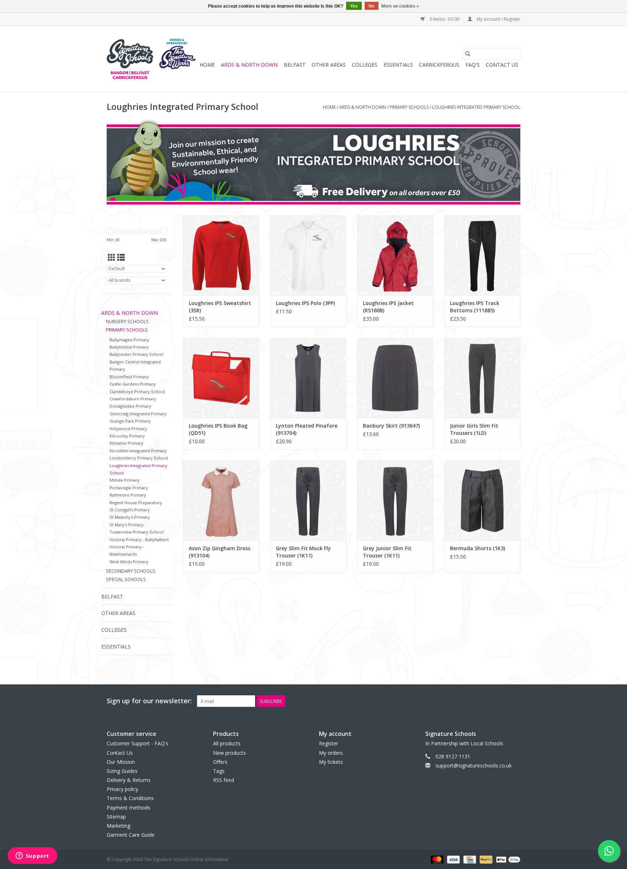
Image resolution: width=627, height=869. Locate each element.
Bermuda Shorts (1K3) (477, 548)
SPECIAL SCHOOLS (126, 579)
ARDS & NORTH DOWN (249, 64)
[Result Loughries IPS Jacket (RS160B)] (395, 255)
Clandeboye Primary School (137, 391)
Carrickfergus (439, 64)
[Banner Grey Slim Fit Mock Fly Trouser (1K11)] (308, 500)
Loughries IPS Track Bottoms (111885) (474, 307)
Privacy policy (122, 789)
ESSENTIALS (398, 64)
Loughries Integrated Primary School (476, 107)
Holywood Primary (128, 428)
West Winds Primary (129, 561)
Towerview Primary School (137, 532)
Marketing (118, 825)
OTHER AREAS (329, 64)
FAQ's (473, 64)
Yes (354, 6)
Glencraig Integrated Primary (138, 413)
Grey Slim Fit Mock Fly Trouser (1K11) (303, 552)
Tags (219, 770)
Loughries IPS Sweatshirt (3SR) (220, 307)
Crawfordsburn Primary (133, 398)
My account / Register (498, 19)
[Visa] (452, 859)
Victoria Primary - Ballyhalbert (139, 539)
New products (229, 752)
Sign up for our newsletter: (149, 701)
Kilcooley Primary (127, 435)
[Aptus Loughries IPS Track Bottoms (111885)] (482, 255)
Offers (220, 761)
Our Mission (121, 761)
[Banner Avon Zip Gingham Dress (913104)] (221, 500)
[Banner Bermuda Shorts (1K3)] (482, 500)
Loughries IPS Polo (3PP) (305, 303)
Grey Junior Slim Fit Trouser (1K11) (387, 552)
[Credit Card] (469, 859)
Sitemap (116, 816)
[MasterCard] (436, 859)
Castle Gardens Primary (133, 384)
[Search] (467, 53)
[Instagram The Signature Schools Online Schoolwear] (514, 701)
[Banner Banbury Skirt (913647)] (395, 378)
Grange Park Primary (130, 421)
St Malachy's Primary (130, 517)
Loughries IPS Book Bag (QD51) (218, 429)
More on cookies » (400, 6)
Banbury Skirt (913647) (391, 425)
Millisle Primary (125, 480)
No (371, 6)
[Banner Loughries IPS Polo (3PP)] (308, 255)
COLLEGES (364, 64)
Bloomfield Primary (129, 376)
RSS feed (223, 780)
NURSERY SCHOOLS (127, 321)
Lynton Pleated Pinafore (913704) (306, 429)
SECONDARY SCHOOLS (130, 571)
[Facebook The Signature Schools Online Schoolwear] (488, 701)
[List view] (121, 257)
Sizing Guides (122, 770)
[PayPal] (485, 859)
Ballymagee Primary (129, 339)
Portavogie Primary (129, 487)
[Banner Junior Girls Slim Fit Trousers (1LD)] (482, 378)
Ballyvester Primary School (136, 354)
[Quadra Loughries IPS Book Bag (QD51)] (221, 378)
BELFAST (295, 64)
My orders (331, 752)
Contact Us (502, 64)
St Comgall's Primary (130, 509)
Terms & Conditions (130, 798)
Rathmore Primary (128, 495)
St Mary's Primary (127, 524)
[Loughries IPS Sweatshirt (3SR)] (221, 255)
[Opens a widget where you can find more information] (32, 856)
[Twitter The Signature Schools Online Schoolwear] (501, 701)
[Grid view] (111, 257)
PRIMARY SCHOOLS (409, 107)
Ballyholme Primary (129, 347)
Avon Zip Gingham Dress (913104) (219, 552)
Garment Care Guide (131, 834)
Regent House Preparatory (136, 502)
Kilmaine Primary (126, 443)
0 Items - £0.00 (444, 19)
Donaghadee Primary (130, 406)
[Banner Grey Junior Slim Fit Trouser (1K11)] (395, 500)
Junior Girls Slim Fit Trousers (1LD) (474, 429)
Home (207, 64)
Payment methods (128, 807)
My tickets (331, 761)
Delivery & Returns (129, 780)
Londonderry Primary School (139, 458)
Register (328, 743)
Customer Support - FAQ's (137, 743)
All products (227, 743)
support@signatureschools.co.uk (473, 765)
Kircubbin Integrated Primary (138, 450)
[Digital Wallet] (506, 859)
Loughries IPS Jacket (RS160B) (388, 307)
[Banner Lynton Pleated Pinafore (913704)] (308, 378)
